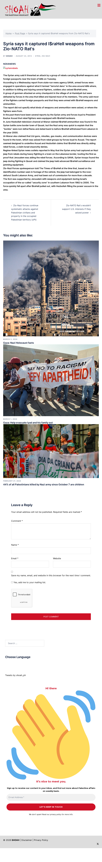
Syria (38, 56)
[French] (17, 663)
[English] (14, 663)
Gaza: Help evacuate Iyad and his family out (28, 422)
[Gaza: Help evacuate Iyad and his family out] (51, 380)
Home (9, 33)
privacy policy (55, 814)
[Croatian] (11, 663)
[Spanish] (25, 663)
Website (57, 558)
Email (14, 558)
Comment (17, 521)
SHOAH (9, 56)
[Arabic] (6, 663)
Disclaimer (26, 840)
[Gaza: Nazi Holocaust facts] (51, 288)
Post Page (20, 33)
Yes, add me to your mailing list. (29, 582)
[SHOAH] (29, 9)
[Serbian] (22, 663)
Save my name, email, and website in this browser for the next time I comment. (51, 575)
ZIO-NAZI (46, 56)
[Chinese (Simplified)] (9, 663)
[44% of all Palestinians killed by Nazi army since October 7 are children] (51, 450)
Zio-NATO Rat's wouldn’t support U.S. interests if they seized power (76, 209)
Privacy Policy (41, 840)
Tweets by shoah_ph (15, 675)
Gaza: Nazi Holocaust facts (18, 342)
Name (15, 544)
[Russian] (19, 663)
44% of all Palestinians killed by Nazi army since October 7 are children (43, 484)
